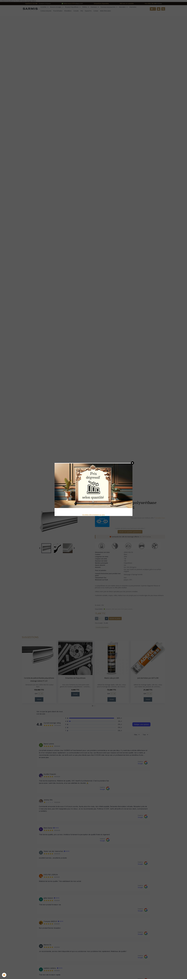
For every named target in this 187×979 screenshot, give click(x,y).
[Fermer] (132, 462)
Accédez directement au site (93, 515)
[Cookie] (4, 975)
